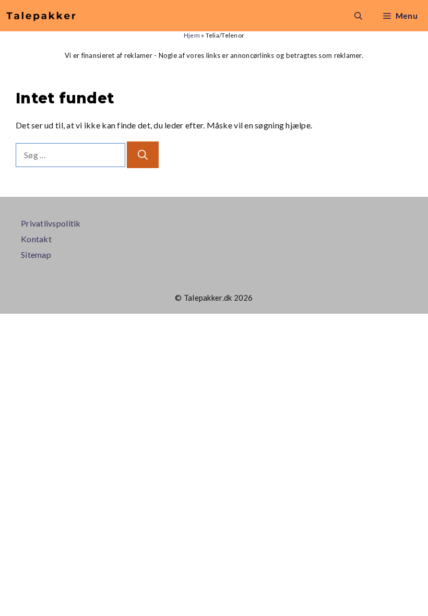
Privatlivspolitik (51, 223)
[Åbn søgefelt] (358, 15)
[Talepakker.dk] (41, 15)
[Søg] (143, 154)
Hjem (192, 35)
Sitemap (36, 254)
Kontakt (36, 239)
